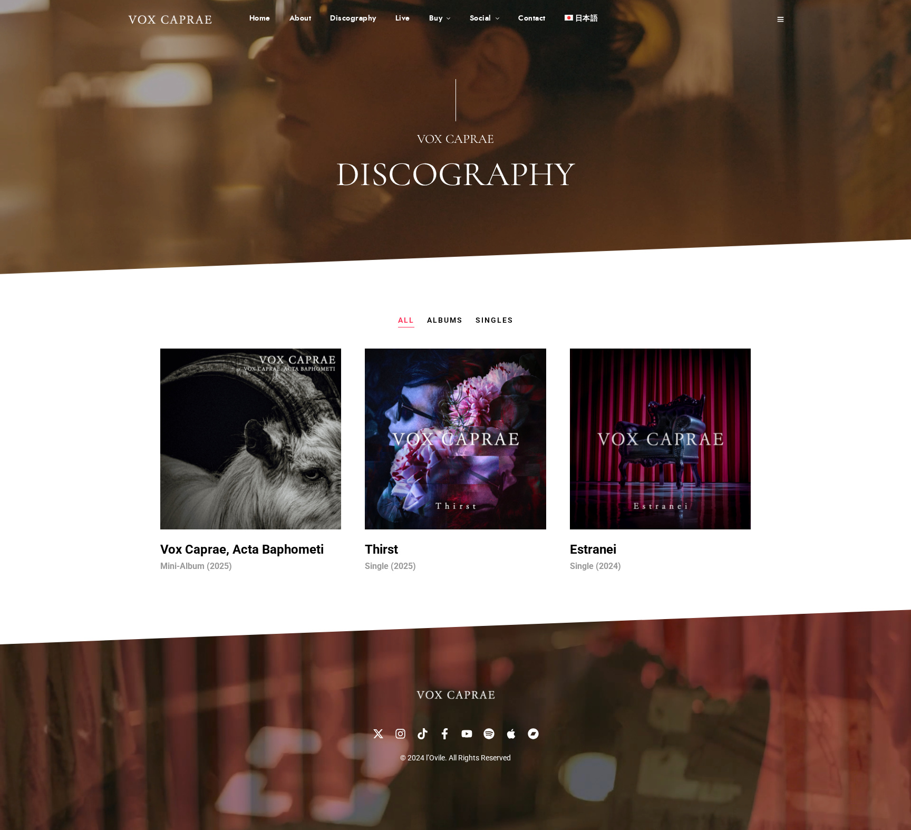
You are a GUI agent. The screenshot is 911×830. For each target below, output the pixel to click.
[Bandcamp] (533, 733)
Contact (532, 18)
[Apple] (511, 733)
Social (480, 18)
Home (259, 18)
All (406, 320)
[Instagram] (400, 733)
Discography (353, 18)
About (300, 18)
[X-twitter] (378, 733)
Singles (494, 320)
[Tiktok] (422, 733)
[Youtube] (467, 733)
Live (402, 18)
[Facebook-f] (444, 733)
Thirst (381, 549)
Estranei (593, 549)
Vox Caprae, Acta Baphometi (242, 549)
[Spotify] (489, 733)
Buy (436, 18)
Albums (445, 320)
